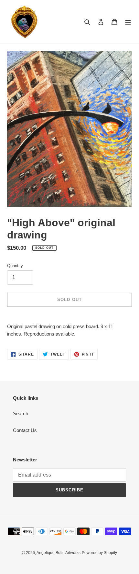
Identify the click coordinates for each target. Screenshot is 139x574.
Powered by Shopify (99, 552)
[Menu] (128, 22)
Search (20, 413)
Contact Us (25, 430)
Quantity (15, 265)
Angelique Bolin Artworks (58, 552)
